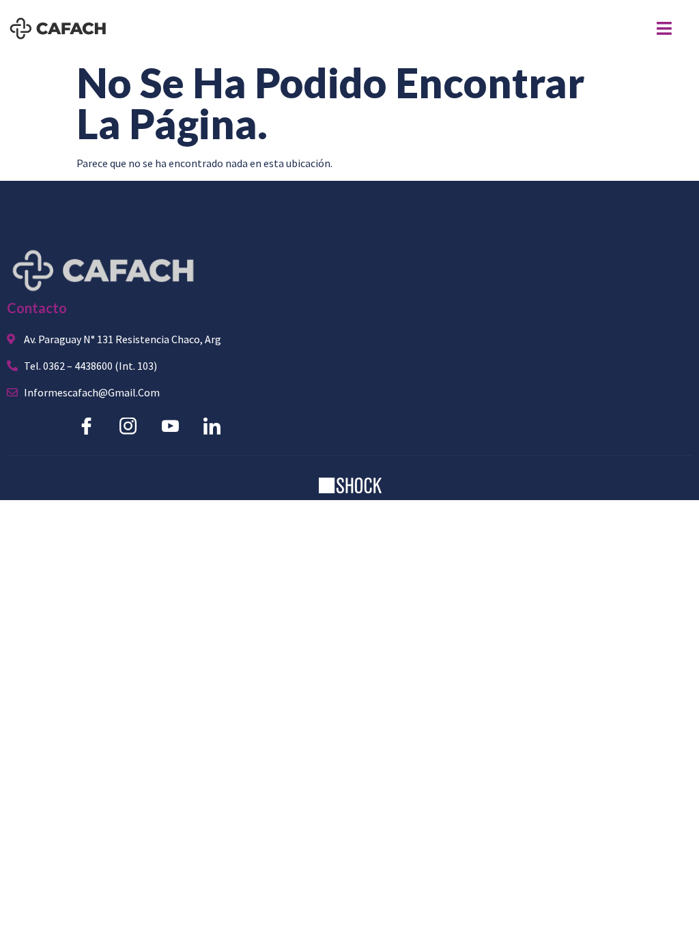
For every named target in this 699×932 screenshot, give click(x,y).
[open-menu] (664, 28)
